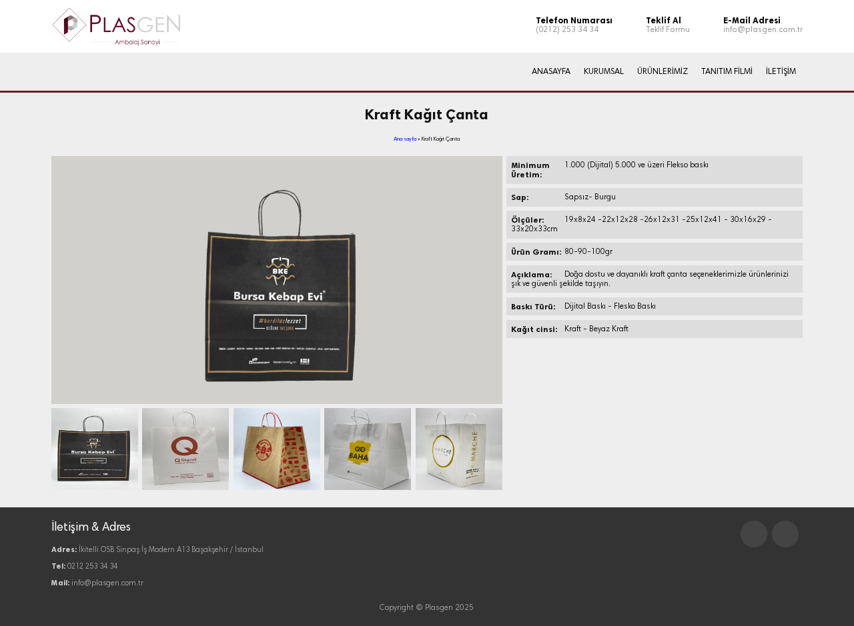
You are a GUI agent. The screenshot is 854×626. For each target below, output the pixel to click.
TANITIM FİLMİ (727, 72)
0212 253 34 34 (92, 567)
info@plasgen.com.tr (763, 30)
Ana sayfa (405, 139)
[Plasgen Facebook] (754, 534)
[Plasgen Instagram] (785, 534)
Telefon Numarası (574, 20)
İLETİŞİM (781, 72)
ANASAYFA (551, 72)
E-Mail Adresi (752, 20)
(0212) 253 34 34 (567, 30)
